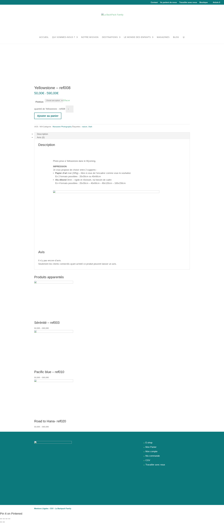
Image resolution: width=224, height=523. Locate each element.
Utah (90, 127)
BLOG (176, 37)
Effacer (66, 100)
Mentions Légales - (42, 509)
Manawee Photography (62, 127)
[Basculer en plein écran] (6, 518)
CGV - (52, 509)
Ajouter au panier (47, 115)
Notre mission (90, 37)
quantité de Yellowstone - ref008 (49, 109)
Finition (39, 102)
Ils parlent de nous (168, 2)
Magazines (163, 37)
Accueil (44, 37)
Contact (154, 2)
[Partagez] (4, 518)
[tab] (112, 134)
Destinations (110, 37)
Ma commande (152, 456)
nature (84, 127)
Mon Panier (150, 447)
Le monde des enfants (137, 37)
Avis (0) (41, 137)
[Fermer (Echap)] (1, 518)
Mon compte (151, 451)
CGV (147, 460)
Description (42, 134)
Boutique (204, 2)
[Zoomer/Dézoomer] (9, 518)
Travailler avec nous (188, 2)
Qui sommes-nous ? (63, 37)
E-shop (148, 442)
